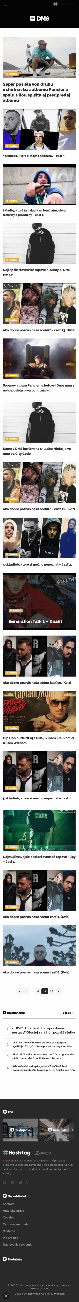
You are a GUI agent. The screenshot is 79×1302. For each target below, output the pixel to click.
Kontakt (8, 1204)
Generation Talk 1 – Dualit (35, 621)
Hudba (13, 73)
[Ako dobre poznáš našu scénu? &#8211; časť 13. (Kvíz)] (39, 303)
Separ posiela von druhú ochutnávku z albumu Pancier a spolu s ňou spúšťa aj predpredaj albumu (36, 92)
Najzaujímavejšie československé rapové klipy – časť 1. (39, 859)
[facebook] (4, 1182)
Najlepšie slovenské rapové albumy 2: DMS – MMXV (38, 272)
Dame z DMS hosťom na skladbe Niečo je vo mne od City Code (37, 451)
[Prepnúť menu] (5, 4)
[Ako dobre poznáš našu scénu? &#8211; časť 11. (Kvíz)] (39, 482)
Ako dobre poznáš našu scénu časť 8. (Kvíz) (36, 972)
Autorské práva (13, 1210)
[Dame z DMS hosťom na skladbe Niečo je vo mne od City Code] (39, 422)
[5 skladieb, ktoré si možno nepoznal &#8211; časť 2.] (39, 537)
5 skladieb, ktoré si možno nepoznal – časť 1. (37, 798)
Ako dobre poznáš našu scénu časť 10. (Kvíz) (37, 683)
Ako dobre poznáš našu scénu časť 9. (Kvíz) (36, 917)
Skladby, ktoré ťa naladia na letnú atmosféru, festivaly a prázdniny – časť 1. (34, 213)
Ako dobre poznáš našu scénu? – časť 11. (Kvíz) (39, 509)
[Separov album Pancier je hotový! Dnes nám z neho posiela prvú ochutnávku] (39, 358)
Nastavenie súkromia (17, 1244)
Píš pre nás (10, 1237)
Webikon (59, 1293)
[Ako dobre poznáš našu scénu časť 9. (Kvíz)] (39, 890)
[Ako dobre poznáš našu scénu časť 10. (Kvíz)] (39, 656)
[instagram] (20, 1182)
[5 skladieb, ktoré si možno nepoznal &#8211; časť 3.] (39, 129)
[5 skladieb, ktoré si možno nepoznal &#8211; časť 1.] (39, 771)
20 (52, 992)
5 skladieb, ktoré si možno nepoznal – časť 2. (37, 564)
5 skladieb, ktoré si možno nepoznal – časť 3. (34, 156)
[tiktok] (27, 1182)
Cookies (8, 1217)
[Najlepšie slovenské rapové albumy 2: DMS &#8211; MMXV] (39, 243)
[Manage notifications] (6, 1296)
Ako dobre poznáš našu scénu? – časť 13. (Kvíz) (39, 330)
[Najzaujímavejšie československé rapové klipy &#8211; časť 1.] (39, 830)
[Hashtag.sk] (64, 4)
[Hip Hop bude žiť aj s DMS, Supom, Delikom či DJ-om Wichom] (39, 711)
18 (38, 992)
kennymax (33, 1293)
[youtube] (12, 1182)
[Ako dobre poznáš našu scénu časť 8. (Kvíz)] (39, 945)
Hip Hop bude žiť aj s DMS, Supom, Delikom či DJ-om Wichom (38, 740)
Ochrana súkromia (16, 1224)
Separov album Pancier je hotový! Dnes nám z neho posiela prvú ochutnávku (38, 387)
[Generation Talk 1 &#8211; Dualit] (39, 601)
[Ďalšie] (72, 1130)
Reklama (9, 1231)
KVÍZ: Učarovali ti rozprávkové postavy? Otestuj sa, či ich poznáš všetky (43, 1030)
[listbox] (62, 1012)
